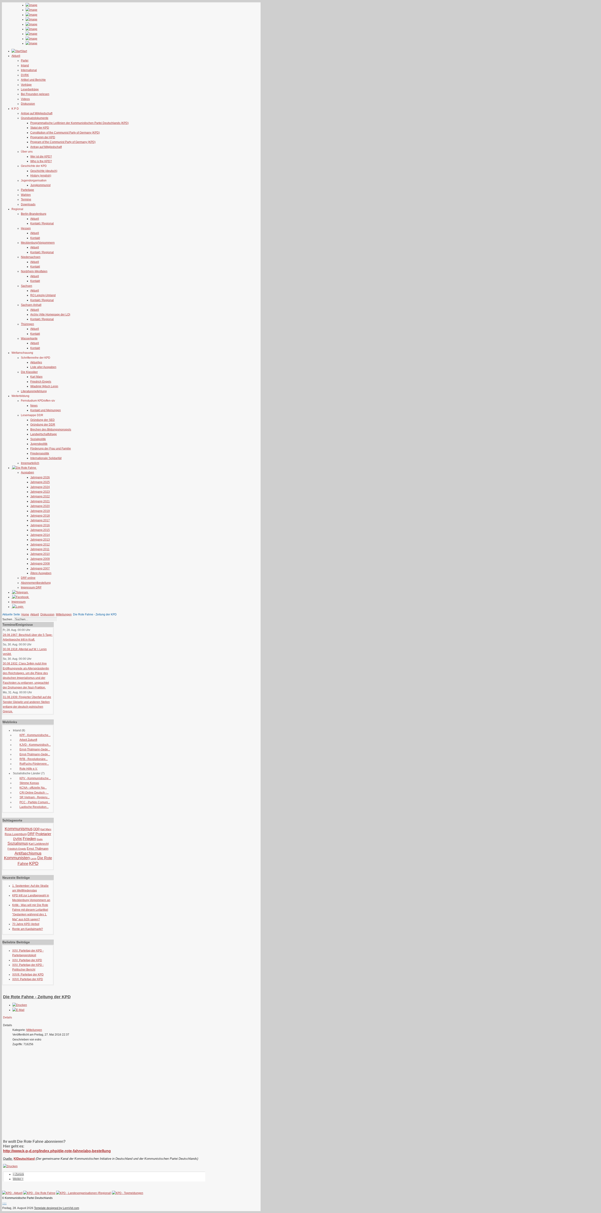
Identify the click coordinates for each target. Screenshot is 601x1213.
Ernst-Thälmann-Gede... (34, 749)
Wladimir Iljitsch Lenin (44, 386)
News (34, 405)
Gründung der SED (42, 420)
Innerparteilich (30, 463)
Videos (25, 99)
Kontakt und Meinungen (45, 410)
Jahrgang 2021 (40, 501)
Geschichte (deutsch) (43, 171)
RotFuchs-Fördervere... (34, 763)
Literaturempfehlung (34, 391)
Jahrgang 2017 (40, 520)
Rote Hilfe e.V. (28, 768)
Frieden (29, 839)
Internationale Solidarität (46, 458)
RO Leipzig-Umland (43, 295)
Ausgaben (27, 472)
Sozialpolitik (38, 439)
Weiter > (18, 1179)
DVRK (25, 75)
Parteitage (27, 190)
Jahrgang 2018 (40, 515)
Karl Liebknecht (39, 843)
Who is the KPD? (41, 161)
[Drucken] (19, 1005)
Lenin (34, 858)
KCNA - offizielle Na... (33, 787)
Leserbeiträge (30, 89)
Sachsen (26, 286)
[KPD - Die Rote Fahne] (39, 1193)
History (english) (40, 175)
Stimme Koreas (29, 783)
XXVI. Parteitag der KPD (27, 979)
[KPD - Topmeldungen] (127, 1193)
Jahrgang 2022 (40, 496)
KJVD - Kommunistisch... (35, 744)
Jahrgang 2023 (40, 491)
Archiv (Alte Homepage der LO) (50, 314)
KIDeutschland (24, 1158)
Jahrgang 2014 (40, 535)
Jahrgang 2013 (40, 539)
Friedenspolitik (39, 453)
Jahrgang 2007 (40, 568)
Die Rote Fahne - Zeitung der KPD (37, 996)
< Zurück (18, 1174)
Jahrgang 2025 (40, 482)
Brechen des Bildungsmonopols (50, 429)
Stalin (40, 839)
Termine (26, 199)
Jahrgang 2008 (40, 563)
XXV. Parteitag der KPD (27, 960)
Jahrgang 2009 (40, 558)
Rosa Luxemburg (16, 834)
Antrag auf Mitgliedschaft (36, 113)
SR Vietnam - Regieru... (34, 797)
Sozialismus (18, 843)
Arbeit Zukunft (28, 739)
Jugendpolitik (38, 443)
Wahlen (26, 194)
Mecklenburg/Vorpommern (38, 242)
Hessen (26, 228)
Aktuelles (36, 362)
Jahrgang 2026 (40, 477)
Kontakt (35, 238)
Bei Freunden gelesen (35, 94)
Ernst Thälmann (37, 848)
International (29, 70)
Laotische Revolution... (34, 807)
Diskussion (28, 103)
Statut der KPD (39, 127)
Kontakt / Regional (42, 223)
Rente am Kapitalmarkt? (27, 929)
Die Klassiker (29, 372)
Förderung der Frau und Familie (50, 448)
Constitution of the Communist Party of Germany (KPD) (65, 132)
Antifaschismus (28, 853)
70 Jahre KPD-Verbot (25, 924)
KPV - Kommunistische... (35, 778)
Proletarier (43, 834)
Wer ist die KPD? (41, 156)
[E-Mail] (18, 1010)
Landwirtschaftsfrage (43, 434)
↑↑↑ (4, 1203)
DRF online (28, 578)
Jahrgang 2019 (40, 511)
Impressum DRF (31, 587)
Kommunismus (19, 828)
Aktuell (34, 218)
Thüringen (27, 324)
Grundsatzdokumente (34, 118)
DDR (36, 829)
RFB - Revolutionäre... (33, 759)
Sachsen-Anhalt (31, 305)
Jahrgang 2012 (40, 544)
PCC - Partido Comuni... (34, 802)
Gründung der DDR (42, 424)
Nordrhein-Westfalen (34, 271)
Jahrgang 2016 (40, 525)
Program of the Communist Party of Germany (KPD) (63, 142)
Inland (25, 65)
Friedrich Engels (40, 381)
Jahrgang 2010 (40, 554)
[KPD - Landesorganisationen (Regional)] (83, 1193)
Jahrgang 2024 (40, 487)
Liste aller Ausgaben (43, 367)
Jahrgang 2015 (40, 530)
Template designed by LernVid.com (56, 1208)
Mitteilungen (64, 614)
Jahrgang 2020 (40, 506)
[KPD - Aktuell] (12, 1193)
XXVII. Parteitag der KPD (28, 974)
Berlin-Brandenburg (33, 213)
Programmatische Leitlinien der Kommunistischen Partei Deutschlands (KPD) (79, 123)
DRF (31, 834)
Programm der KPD (42, 137)
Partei (24, 60)
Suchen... (8, 619)
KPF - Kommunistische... (34, 735)
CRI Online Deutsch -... (34, 792)
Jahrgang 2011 (40, 549)
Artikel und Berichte (33, 79)
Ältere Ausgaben (40, 573)
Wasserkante (29, 338)
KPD (34, 863)
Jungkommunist (40, 185)
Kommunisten (17, 858)
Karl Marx (36, 376)
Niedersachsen (30, 257)
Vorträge (26, 84)
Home (25, 614)
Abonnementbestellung (36, 582)
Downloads (28, 204)
